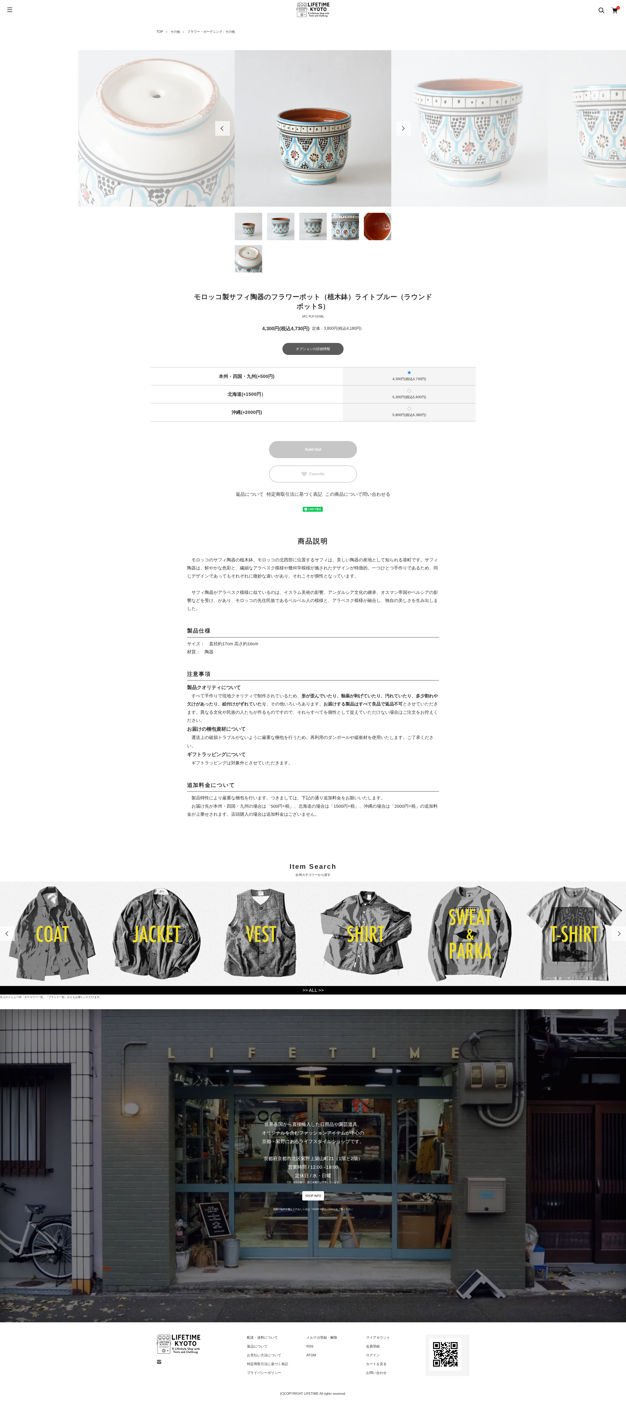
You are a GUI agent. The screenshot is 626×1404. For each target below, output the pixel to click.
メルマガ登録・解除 (321, 1337)
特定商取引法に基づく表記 (294, 494)
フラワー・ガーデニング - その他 (211, 32)
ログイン (373, 1355)
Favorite (316, 474)
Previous (222, 128)
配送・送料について (262, 1337)
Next (403, 128)
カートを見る (376, 1364)
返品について (250, 494)
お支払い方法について (264, 1355)
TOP (159, 32)
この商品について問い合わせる (357, 494)
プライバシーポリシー (264, 1373)
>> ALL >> (313, 990)
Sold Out (313, 449)
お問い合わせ (376, 1373)
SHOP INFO (313, 1196)
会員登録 (373, 1346)
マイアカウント (378, 1337)
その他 (175, 32)
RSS (309, 1346)
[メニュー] (10, 10)
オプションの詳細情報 (313, 349)
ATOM (311, 1355)
